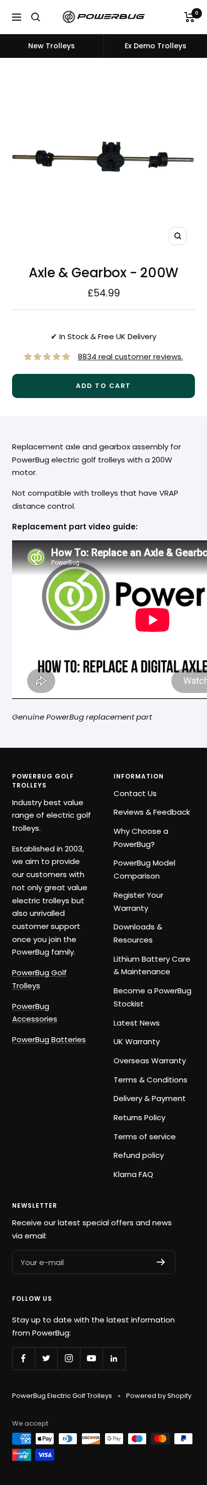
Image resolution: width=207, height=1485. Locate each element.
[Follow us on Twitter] (46, 1358)
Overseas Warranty (150, 1060)
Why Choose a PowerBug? (141, 837)
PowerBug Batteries (49, 1039)
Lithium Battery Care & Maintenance (152, 965)
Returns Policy (139, 1117)
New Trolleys (51, 46)
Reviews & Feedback (152, 812)
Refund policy (139, 1155)
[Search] (35, 17)
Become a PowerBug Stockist (152, 997)
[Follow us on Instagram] (68, 1358)
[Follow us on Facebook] (23, 1358)
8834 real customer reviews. (130, 356)
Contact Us (135, 793)
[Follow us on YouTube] (91, 1358)
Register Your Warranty (138, 901)
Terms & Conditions (150, 1079)
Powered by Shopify (158, 1395)
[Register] (161, 1262)
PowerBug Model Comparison (144, 869)
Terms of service (145, 1136)
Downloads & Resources (138, 933)
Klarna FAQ (133, 1174)
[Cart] (189, 17)
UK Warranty (137, 1041)
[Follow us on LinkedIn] (113, 1358)
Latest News (137, 1023)
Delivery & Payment (150, 1098)
